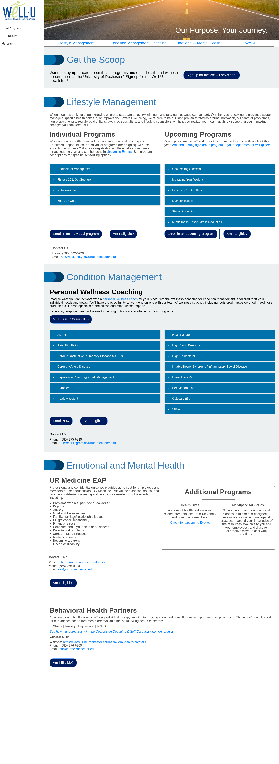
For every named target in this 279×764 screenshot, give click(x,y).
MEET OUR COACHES (71, 319)
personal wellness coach (120, 299)
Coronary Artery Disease (73, 366)
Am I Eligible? (123, 234)
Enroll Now (61, 421)
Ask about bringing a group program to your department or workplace (221, 145)
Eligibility (11, 35)
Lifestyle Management (76, 43)
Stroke (176, 409)
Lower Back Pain (183, 377)
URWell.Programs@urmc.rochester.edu (87, 443)
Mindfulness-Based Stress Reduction (197, 222)
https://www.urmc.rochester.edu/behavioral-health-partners (104, 642)
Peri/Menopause (183, 387)
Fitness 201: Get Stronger (74, 179)
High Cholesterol (183, 356)
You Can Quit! (66, 200)
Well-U (250, 43)
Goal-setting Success (186, 169)
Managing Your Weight (187, 179)
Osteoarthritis (181, 398)
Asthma (62, 334)
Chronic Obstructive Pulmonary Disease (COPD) (90, 356)
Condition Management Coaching (138, 43)
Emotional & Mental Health (198, 43)
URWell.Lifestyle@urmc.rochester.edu (88, 257)
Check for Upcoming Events (190, 522)
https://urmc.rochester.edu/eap (83, 562)
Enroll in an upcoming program (191, 234)
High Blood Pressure (186, 345)
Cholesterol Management (74, 169)
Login (9, 43)
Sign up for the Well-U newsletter (211, 75)
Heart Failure (181, 334)
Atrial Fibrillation (68, 345)
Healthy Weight (67, 398)
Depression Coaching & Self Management (85, 377)
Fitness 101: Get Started (188, 190)
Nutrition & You (67, 190)
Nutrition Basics (182, 200)
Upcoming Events (119, 151)
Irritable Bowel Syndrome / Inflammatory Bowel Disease (209, 366)
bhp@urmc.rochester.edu (77, 649)
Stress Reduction (183, 211)
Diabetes (63, 387)
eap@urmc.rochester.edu (75, 569)
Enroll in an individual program (76, 234)
